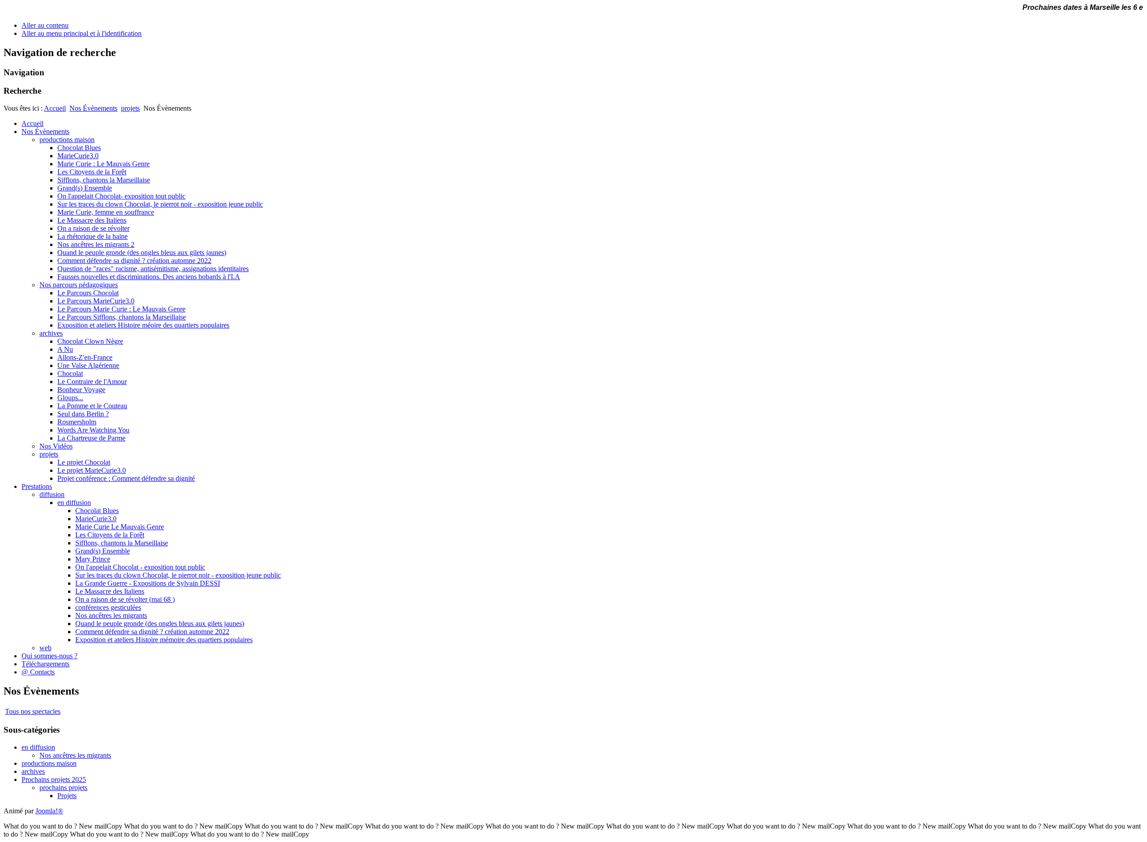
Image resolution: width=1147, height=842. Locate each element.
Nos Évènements (93, 108)
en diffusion (38, 747)
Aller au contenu (45, 25)
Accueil (55, 108)
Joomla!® (49, 811)
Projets (67, 795)
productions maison (49, 763)
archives (33, 771)
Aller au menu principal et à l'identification (82, 33)
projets (130, 108)
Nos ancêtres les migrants (75, 755)
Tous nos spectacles (32, 711)
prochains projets (63, 787)
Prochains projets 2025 (54, 779)
